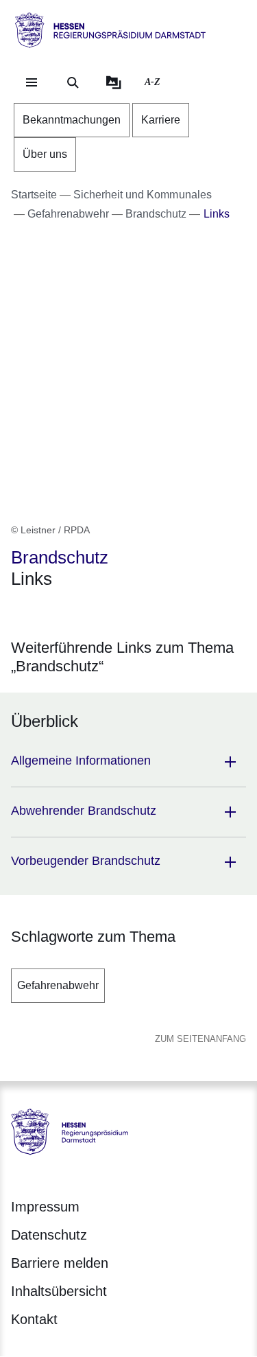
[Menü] (31, 82)
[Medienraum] (114, 82)
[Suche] (72, 82)
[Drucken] (128, 614)
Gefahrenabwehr (58, 985)
